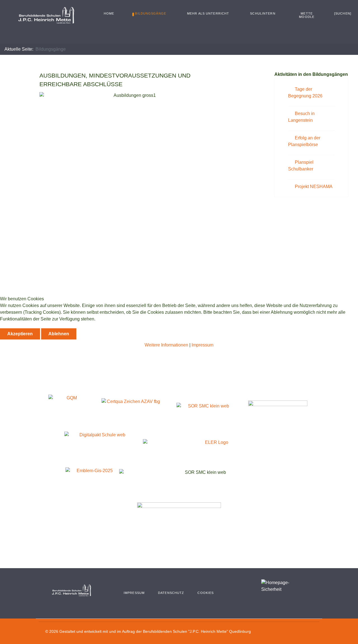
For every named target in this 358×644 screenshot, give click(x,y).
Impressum (202, 345)
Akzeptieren (20, 333)
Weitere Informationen (166, 345)
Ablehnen (58, 333)
